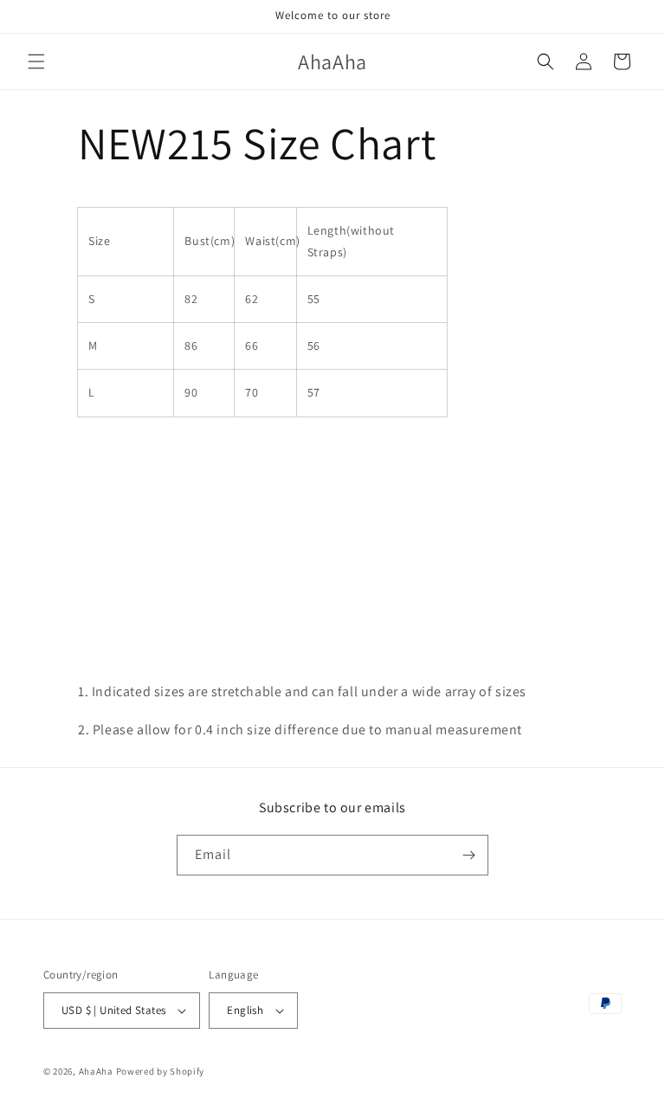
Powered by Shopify (160, 1071)
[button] (36, 61)
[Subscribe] (468, 855)
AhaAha (96, 1071)
